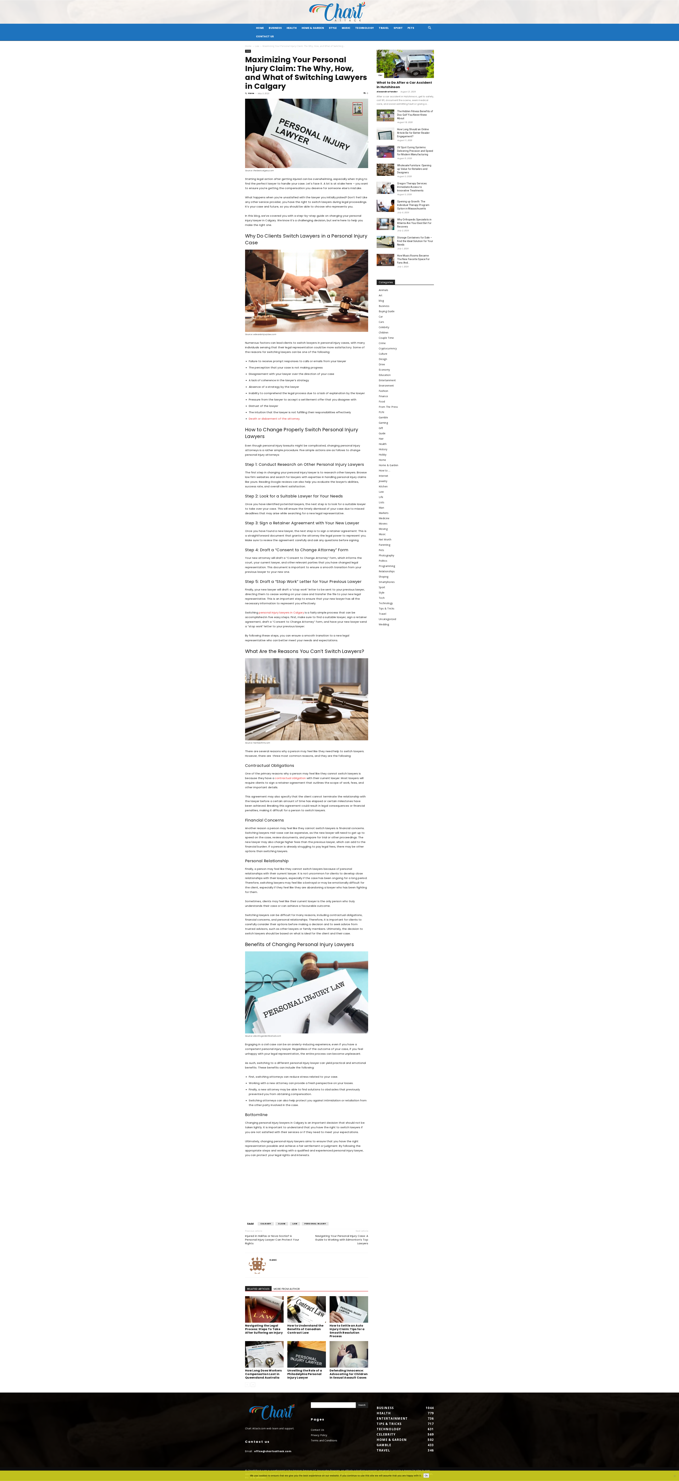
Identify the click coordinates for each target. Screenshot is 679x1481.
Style (333, 28)
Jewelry (383, 481)
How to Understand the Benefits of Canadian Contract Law (305, 1329)
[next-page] (253, 1384)
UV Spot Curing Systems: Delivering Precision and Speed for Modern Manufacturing (415, 151)
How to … (384, 470)
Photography (386, 555)
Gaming (383, 422)
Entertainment (387, 380)
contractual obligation (290, 778)
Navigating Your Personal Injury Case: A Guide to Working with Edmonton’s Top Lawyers (341, 1239)
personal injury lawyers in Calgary (281, 612)
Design (383, 359)
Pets (411, 28)
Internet (383, 475)
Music (346, 28)
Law (257, 46)
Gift (381, 428)
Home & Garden (313, 28)
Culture (383, 353)
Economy (384, 369)
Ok (426, 1475)
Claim (281, 1223)
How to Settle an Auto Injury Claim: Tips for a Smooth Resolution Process (347, 1331)
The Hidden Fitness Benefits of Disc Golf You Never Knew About (415, 115)
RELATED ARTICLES (258, 1289)
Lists (381, 502)
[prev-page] (247, 1384)
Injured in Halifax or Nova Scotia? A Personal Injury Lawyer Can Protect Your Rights (272, 1239)
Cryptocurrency (388, 348)
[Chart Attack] (339, 12)
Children (383, 332)
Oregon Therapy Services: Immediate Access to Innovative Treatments (412, 187)
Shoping (383, 576)
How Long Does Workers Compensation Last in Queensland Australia (263, 1374)
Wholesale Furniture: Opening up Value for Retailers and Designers (414, 169)
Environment (386, 385)
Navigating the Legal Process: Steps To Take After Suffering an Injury (264, 1329)
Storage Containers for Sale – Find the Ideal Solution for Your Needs (415, 241)
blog (381, 300)
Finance (383, 396)
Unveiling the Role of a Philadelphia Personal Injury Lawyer (304, 1374)
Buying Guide (386, 311)
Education (385, 375)
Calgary (265, 1223)
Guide (382, 433)
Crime (382, 343)
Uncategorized (387, 619)
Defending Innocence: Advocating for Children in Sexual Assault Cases (349, 1374)
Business (275, 28)
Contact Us (265, 36)
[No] (674, 1476)
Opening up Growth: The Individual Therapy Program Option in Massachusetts (413, 205)
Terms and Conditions (324, 1440)
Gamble (383, 417)
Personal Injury (315, 1223)
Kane (251, 93)
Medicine (384, 518)
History (383, 449)
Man (381, 507)
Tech (382, 598)
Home (248, 46)
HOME (260, 28)
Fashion (383, 391)
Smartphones (387, 582)
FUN (381, 412)
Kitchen (383, 486)
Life (381, 497)
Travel (384, 28)
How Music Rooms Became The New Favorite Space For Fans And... (413, 259)
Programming (387, 566)
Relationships (387, 571)
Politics (383, 560)
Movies (383, 523)
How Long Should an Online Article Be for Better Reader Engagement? (413, 133)
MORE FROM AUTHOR (287, 1289)
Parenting (384, 544)
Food (382, 401)
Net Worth (385, 539)
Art (380, 295)
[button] (429, 28)
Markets (383, 513)
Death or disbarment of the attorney (274, 418)
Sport (398, 28)
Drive (382, 364)
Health (292, 28)
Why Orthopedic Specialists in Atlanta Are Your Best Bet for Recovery (414, 223)
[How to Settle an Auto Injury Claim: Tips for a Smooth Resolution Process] (349, 1309)
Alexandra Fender (387, 91)
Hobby (383, 454)
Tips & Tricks (386, 608)
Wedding (384, 624)
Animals (383, 290)
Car (380, 75)
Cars (381, 322)
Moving (383, 529)
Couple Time (386, 337)
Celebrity (384, 327)
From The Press (388, 406)
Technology (364, 28)
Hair (381, 438)
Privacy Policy (319, 1435)
